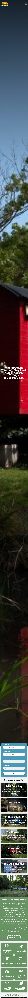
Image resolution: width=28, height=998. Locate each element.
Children (6, 765)
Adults (6, 758)
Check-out (7, 751)
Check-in (7, 744)
